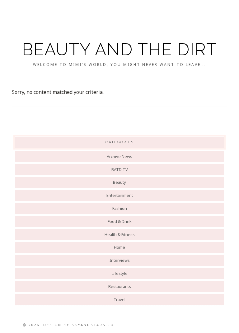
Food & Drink (120, 221)
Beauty (119, 182)
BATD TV (119, 169)
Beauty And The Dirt (119, 49)
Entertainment (119, 195)
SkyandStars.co (93, 324)
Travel (119, 299)
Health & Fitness (120, 234)
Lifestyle (120, 273)
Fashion (119, 208)
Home (119, 247)
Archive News (119, 156)
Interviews (120, 260)
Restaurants (119, 286)
